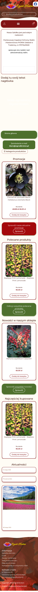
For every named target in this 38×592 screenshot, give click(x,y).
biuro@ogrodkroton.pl (19, 146)
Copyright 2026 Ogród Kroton (13, 583)
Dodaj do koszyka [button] (19, 215)
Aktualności (19, 464)
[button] (18, 24)
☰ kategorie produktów (15, 151)
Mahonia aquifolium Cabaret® (19, 359)
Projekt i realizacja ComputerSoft (14, 586)
